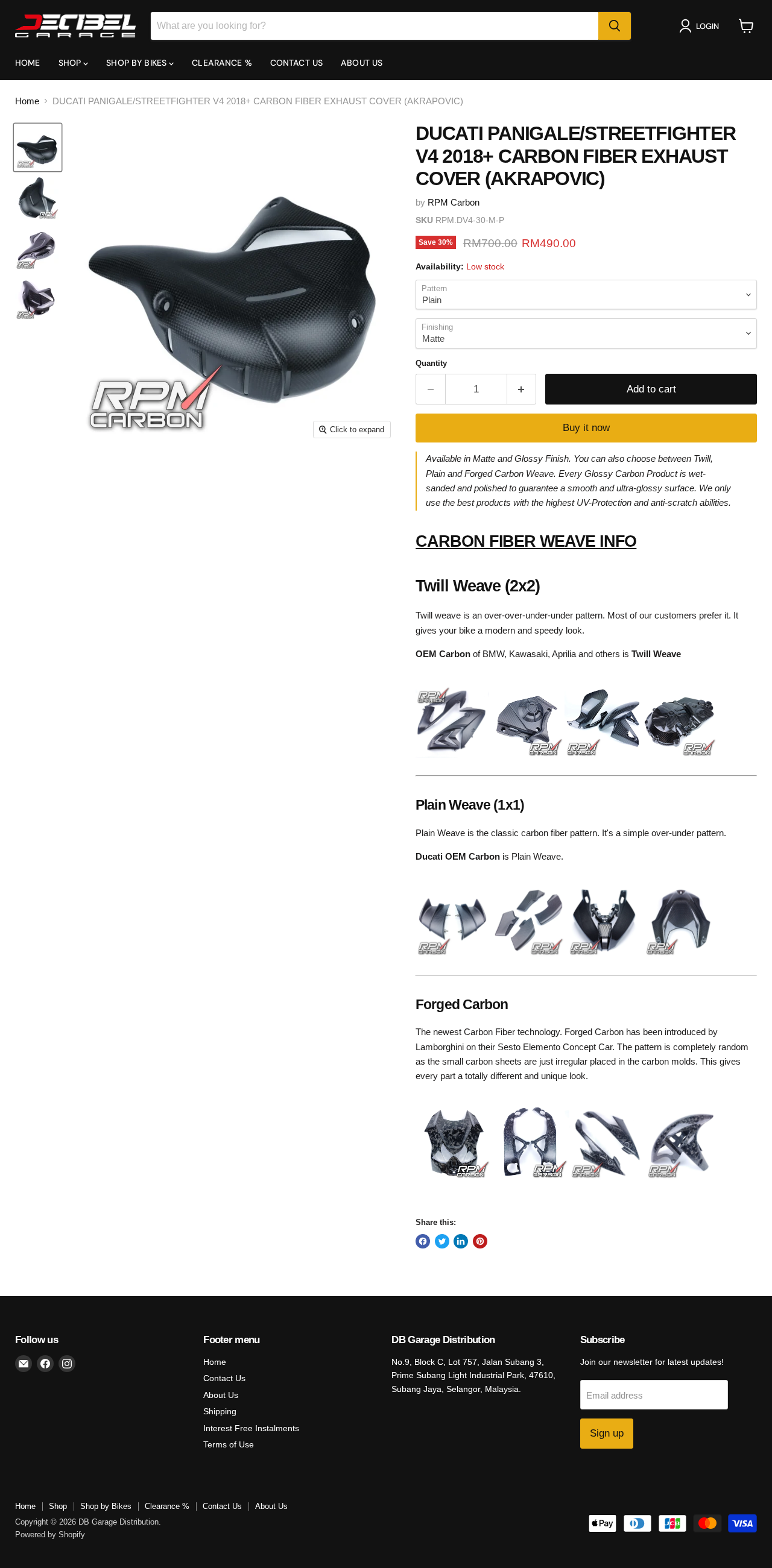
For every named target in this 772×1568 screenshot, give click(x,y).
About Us (361, 62)
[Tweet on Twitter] (442, 1241)
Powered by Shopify (50, 1534)
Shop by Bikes (137, 62)
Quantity (431, 363)
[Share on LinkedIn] (461, 1241)
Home (27, 62)
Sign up (607, 1433)
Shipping (219, 1411)
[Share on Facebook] (423, 1241)
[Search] (614, 26)
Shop (71, 62)
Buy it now (586, 427)
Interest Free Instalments (251, 1428)
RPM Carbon (453, 202)
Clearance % (222, 62)
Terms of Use (228, 1444)
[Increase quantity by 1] (522, 389)
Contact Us (296, 62)
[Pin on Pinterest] (480, 1241)
